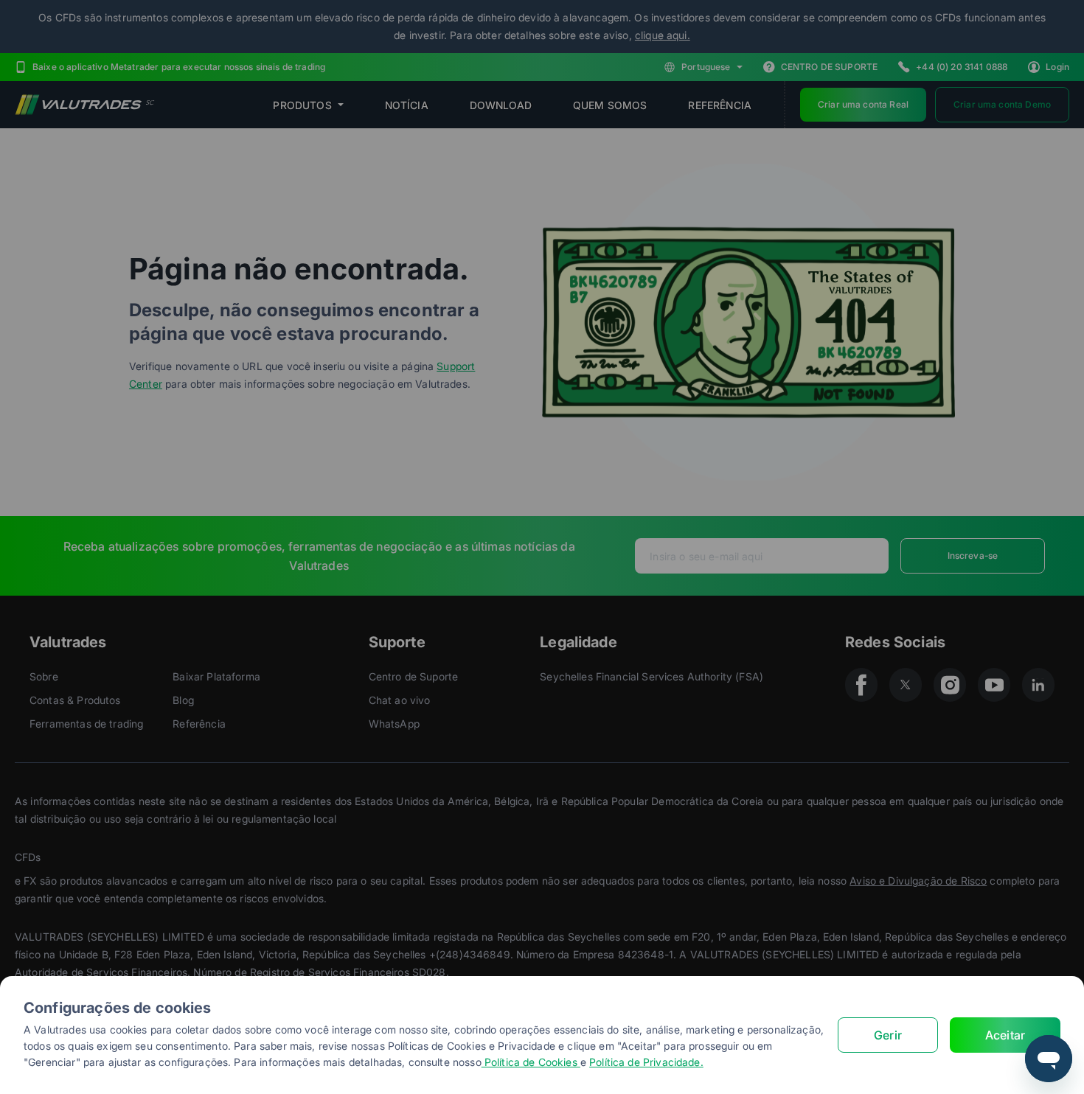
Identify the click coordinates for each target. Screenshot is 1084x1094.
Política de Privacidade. (646, 1062)
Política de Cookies (531, 1062)
